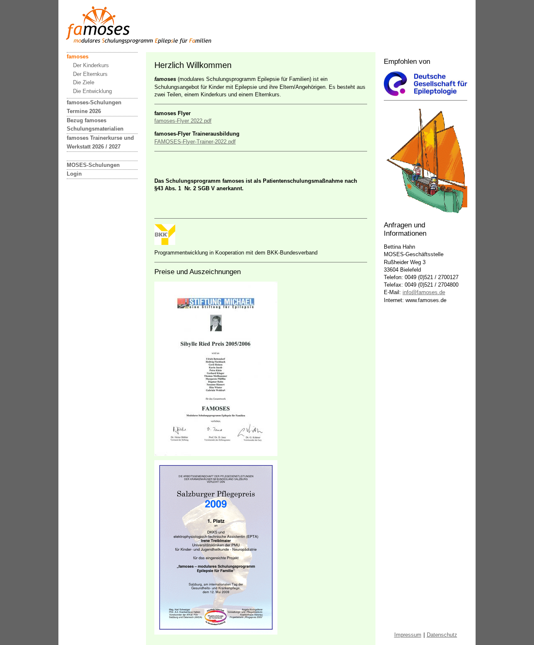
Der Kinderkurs (91, 65)
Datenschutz (442, 635)
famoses (77, 56)
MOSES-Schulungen (93, 165)
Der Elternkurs (90, 74)
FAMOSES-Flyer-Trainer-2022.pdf (195, 142)
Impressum (407, 635)
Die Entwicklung (92, 91)
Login (74, 174)
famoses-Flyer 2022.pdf (183, 121)
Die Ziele (83, 82)
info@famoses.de (424, 292)
